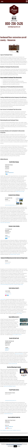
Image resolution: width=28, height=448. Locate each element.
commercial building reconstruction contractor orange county (11, 284)
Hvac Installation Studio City (14, 417)
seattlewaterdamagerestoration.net (9, 172)
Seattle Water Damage (14, 162)
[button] (27, 1)
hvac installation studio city (5, 430)
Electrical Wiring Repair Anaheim (14, 367)
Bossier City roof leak (19, 353)
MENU (2, 2)
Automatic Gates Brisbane (14, 195)
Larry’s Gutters (3, 299)
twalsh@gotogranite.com (14, 27)
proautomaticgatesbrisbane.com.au (11, 205)
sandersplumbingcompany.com (10, 400)
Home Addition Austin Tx (14, 317)
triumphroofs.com (7, 349)
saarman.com (7, 263)
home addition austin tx (17, 334)
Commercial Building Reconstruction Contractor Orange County (14, 258)
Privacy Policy (16, 439)
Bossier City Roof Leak (14, 338)
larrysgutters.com (8, 293)
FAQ (7, 350)
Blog (6, 350)
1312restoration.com (7, 236)
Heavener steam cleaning (14, 226)
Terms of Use (11, 439)
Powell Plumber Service (14, 390)
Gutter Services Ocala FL (14, 288)
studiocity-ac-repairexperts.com (9, 426)
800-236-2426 (14, 24)
